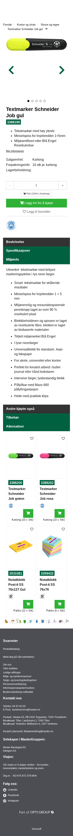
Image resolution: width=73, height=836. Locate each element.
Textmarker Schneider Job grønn (17, 493)
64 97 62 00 (19, 706)
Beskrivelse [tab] (15, 242)
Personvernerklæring (14, 684)
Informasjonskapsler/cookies (18, 688)
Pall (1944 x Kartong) (38, 193)
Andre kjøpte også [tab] (20, 408)
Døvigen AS (9, 750)
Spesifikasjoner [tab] (18, 250)
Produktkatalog (11, 649)
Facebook (13, 795)
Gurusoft (36, 828)
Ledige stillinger (12, 672)
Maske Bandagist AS (14, 747)
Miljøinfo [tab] (12, 259)
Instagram (13, 800)
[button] (28, 101)
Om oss (7, 664)
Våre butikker (10, 668)
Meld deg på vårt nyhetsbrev (18, 656)
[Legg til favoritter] (32, 439)
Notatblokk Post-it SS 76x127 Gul (16, 584)
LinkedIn (12, 789)
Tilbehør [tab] (12, 417)
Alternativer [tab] (15, 426)
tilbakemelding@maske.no (38, 731)
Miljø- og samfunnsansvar (17, 676)
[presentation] (11, 70)
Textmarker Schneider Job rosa (48, 493)
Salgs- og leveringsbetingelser (20, 680)
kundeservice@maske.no (26, 709)
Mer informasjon (15, 151)
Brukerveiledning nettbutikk (18, 692)
